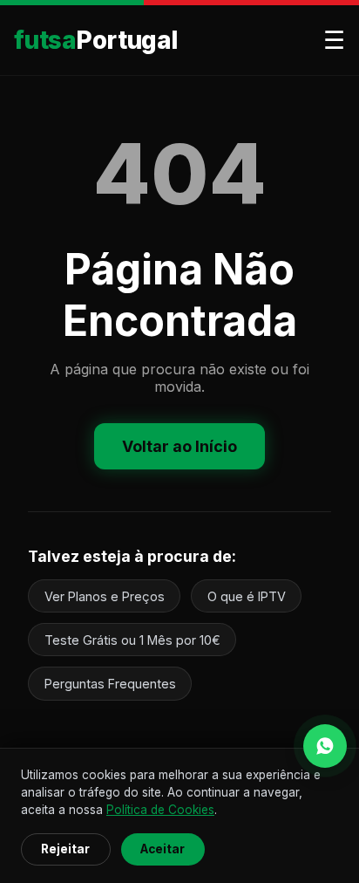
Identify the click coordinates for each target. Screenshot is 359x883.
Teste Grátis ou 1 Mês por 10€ (132, 640)
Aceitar (162, 849)
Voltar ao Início (179, 446)
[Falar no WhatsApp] (325, 746)
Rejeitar (65, 849)
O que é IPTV (246, 596)
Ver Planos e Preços (104, 596)
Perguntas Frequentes (110, 683)
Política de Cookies (160, 810)
